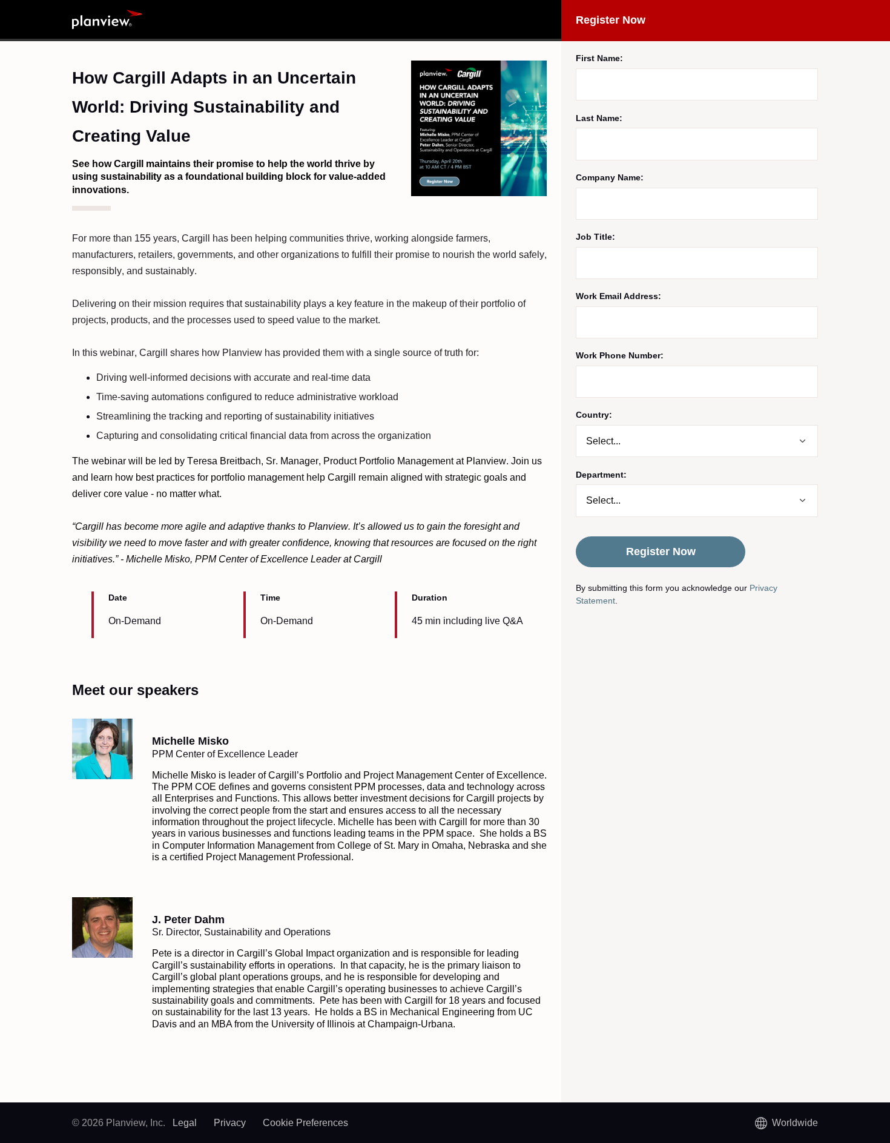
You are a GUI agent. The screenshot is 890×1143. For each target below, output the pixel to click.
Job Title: (595, 237)
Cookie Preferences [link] (305, 1123)
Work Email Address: (618, 296)
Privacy (230, 1123)
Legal (185, 1123)
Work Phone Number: (620, 355)
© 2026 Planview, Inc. (118, 1123)
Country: (594, 415)
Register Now (661, 551)
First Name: (599, 58)
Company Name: (610, 177)
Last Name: (599, 118)
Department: (601, 474)
